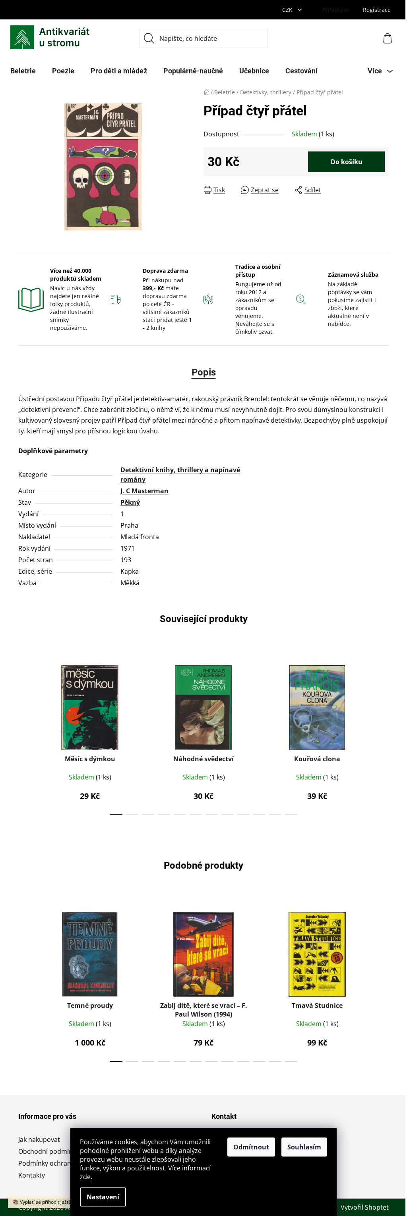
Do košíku (346, 161)
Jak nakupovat (39, 1139)
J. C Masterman (144, 490)
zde (85, 1176)
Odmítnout (251, 1147)
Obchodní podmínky (48, 1151)
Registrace (377, 9)
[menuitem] (23, 70)
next (382, 738)
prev (24, 738)
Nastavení (103, 1197)
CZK (288, 9)
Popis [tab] (204, 372)
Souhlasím (304, 1147)
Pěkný (130, 502)
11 (291, 814)
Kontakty (31, 1175)
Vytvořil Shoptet (365, 1207)
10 (275, 814)
